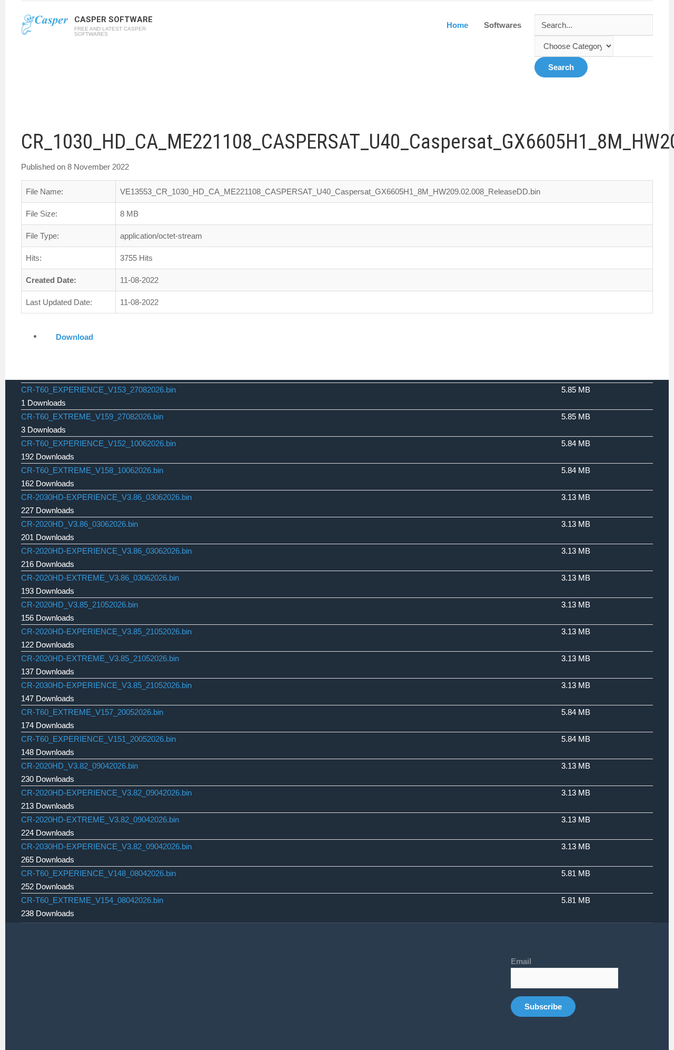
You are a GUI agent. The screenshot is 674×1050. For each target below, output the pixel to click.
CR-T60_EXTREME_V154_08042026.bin (92, 900)
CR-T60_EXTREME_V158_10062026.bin (92, 470)
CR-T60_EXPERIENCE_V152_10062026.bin (98, 443)
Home (457, 25)
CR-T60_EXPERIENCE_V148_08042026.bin (98, 873)
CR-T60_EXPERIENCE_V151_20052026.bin (98, 738)
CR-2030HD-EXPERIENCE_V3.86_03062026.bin (106, 497)
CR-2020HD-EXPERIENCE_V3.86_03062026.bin (106, 550)
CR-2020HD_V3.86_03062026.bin (79, 523)
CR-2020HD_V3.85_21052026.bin (79, 604)
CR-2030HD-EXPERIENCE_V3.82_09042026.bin (106, 846)
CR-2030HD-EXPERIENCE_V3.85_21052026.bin (106, 685)
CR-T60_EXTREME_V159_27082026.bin (92, 416)
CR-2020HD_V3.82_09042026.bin (79, 765)
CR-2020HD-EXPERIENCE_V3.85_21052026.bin (106, 631)
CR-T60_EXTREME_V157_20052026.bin (92, 712)
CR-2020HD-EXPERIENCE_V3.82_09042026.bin (106, 792)
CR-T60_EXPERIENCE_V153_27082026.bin (98, 389)
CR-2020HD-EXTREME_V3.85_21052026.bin (100, 658)
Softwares (502, 25)
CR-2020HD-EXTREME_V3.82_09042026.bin (100, 819)
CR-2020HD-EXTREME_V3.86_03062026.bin (100, 577)
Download (74, 336)
